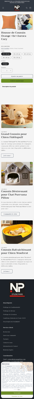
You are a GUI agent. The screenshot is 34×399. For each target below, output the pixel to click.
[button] (3, 8)
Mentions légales (8, 350)
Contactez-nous (7, 342)
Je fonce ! (7, 271)
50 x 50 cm (6, 54)
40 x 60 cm (27, 54)
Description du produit (9, 86)
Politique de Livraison (10, 314)
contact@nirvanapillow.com (16, 359)
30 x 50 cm (17, 57)
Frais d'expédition (5, 48)
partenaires (9, 366)
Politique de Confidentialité (11, 307)
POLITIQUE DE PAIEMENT (11, 321)
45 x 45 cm (17, 54)
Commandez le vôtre (10, 214)
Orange (5, 64)
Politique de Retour (9, 311)
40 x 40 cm (6, 57)
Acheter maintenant (17, 81)
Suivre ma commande (9, 335)
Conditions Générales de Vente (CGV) (14, 318)
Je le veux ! (7, 155)
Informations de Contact (10, 346)
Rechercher (6, 332)
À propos (5, 339)
